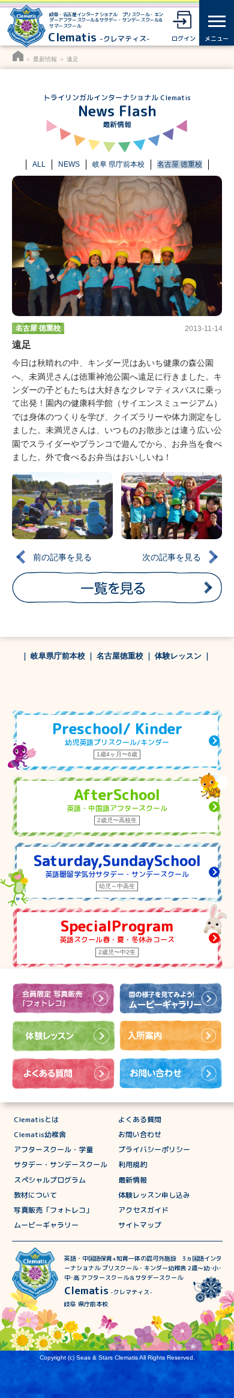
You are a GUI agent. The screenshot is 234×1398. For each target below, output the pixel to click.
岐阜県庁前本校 (58, 656)
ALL (39, 164)
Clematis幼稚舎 (40, 1134)
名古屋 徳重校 (179, 164)
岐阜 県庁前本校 (118, 164)
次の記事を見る (171, 557)
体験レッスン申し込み (154, 1195)
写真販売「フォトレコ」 (53, 1210)
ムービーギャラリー (46, 1225)
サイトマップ (139, 1225)
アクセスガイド (143, 1210)
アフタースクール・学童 (53, 1149)
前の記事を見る (62, 557)
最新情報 (45, 59)
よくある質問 (139, 1119)
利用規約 (132, 1164)
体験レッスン (178, 656)
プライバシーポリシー (154, 1149)
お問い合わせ (139, 1134)
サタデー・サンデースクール (60, 1164)
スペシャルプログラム (50, 1180)
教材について (35, 1195)
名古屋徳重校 (120, 656)
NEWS (69, 164)
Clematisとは (36, 1119)
